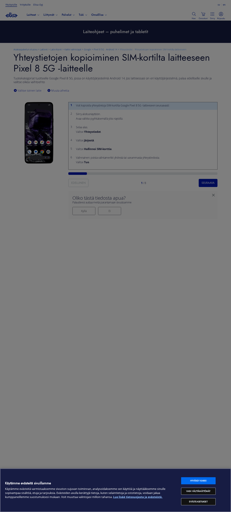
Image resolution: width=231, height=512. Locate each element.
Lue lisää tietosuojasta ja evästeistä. (138, 497)
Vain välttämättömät (198, 491)
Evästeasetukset (198, 501)
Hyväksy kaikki (198, 480)
